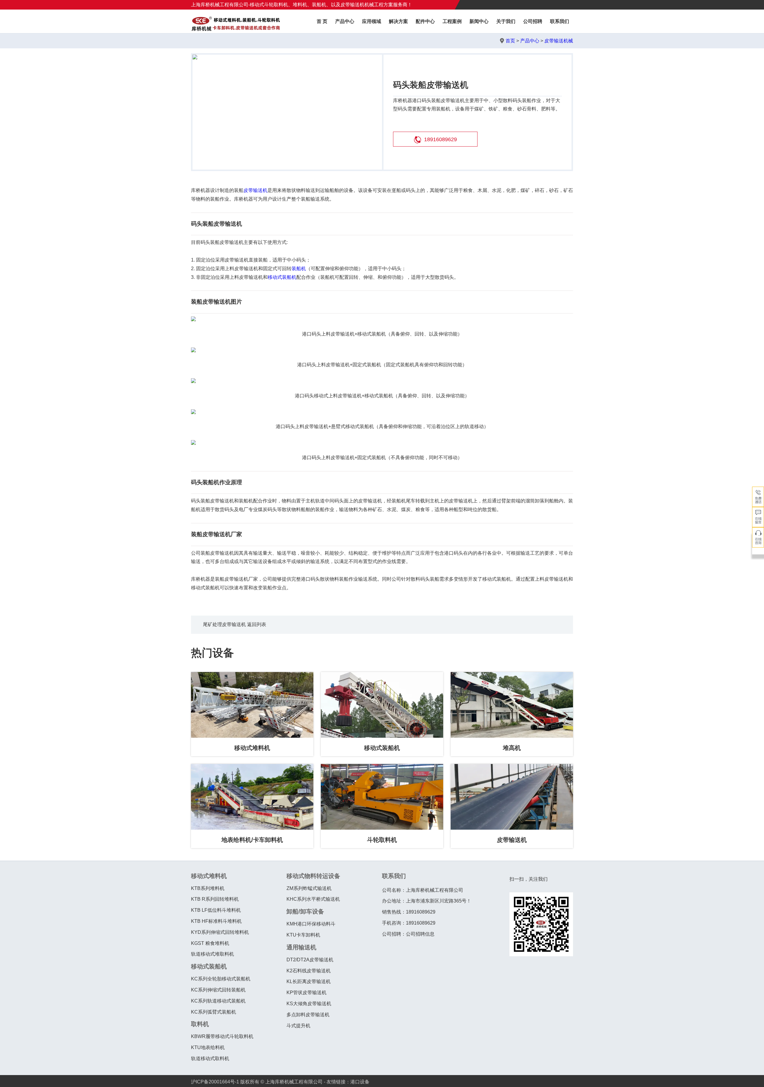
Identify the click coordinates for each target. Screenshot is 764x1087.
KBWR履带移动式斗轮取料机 (222, 1036)
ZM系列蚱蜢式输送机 (309, 888)
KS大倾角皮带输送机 (308, 1003)
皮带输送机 (255, 190)
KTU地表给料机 (208, 1047)
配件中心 (425, 21)
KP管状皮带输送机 (306, 992)
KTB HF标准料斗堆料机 (216, 921)
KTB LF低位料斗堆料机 (216, 910)
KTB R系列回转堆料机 (215, 899)
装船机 (299, 268)
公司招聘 (532, 21)
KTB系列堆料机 (207, 888)
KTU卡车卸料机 (303, 934)
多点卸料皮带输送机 (307, 1014)
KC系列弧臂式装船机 (213, 1011)
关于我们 (505, 21)
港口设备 (359, 1081)
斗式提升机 (298, 1025)
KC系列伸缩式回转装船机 (218, 989)
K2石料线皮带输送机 (308, 970)
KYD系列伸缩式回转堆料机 (220, 932)
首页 (510, 40)
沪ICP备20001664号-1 (215, 1081)
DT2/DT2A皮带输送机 (309, 959)
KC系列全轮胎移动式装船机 (220, 978)
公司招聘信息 (420, 934)
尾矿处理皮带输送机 (224, 624)
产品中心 (344, 21)
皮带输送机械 (558, 40)
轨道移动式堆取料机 (212, 954)
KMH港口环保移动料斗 (310, 923)
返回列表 (256, 624)
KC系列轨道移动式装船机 (218, 1000)
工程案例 (452, 21)
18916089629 (440, 139)
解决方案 (398, 21)
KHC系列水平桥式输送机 (313, 899)
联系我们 (559, 21)
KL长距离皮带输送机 (308, 981)
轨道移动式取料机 (210, 1058)
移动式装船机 (282, 277)
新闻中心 (479, 21)
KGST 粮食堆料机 (210, 943)
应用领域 (371, 21)
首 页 (322, 21)
